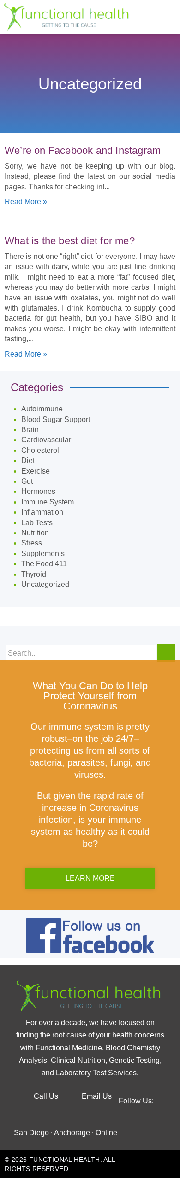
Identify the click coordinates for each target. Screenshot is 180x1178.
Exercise (35, 471)
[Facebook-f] (64, 1113)
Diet (28, 460)
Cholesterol (40, 450)
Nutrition (35, 533)
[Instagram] (117, 1113)
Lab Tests (37, 523)
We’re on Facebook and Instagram (83, 150)
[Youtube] (90, 1113)
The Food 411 (44, 564)
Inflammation (42, 512)
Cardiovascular (46, 440)
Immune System (47, 502)
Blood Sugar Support (55, 419)
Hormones (38, 491)
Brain (30, 430)
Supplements (43, 553)
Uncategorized (45, 584)
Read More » (26, 201)
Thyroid (33, 574)
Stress (31, 543)
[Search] (166, 653)
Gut (27, 481)
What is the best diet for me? (70, 240)
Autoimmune (42, 409)
